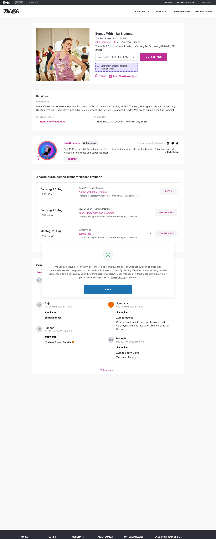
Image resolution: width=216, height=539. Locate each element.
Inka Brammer (103, 41)
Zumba (6, 2)
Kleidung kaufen (203, 11)
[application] (108, 269)
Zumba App (161, 11)
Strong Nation (19, 2)
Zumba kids (84, 233)
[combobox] (116, 57)
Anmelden (168, 3)
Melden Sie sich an (185, 3)
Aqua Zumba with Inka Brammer (96, 212)
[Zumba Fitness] (11, 11)
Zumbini (33, 2)
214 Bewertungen (130, 41)
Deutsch (206, 3)
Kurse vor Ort (142, 11)
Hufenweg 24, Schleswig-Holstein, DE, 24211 (122, 121)
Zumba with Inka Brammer (93, 191)
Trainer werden (181, 11)
